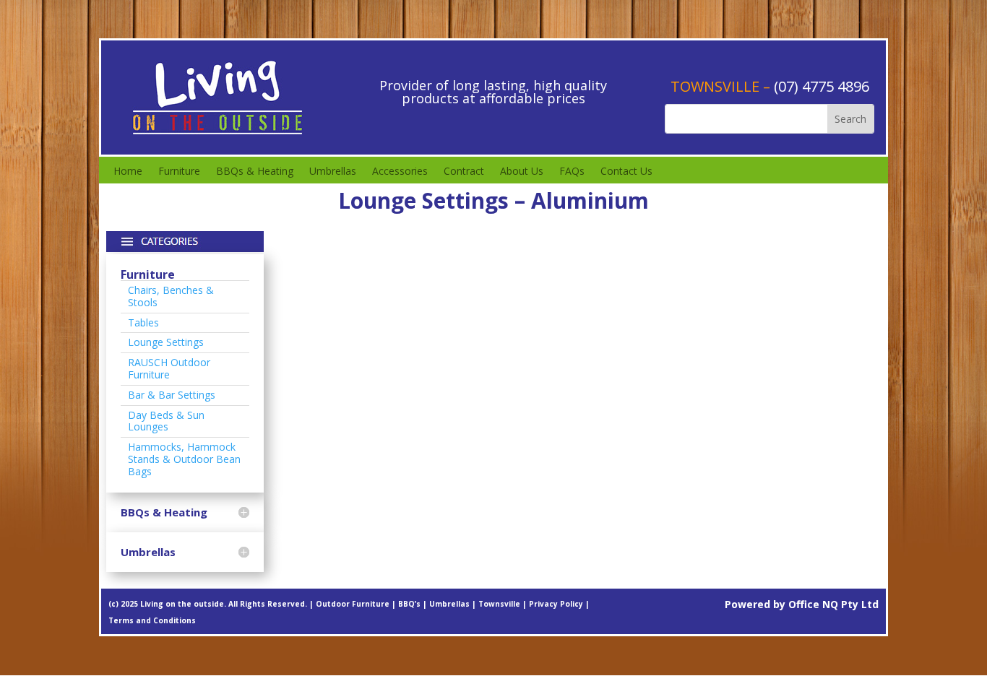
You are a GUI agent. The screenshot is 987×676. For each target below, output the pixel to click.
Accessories (400, 172)
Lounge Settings (166, 342)
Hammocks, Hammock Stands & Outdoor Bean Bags (184, 459)
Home (127, 172)
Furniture (179, 172)
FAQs (572, 172)
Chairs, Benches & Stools (171, 296)
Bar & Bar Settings (171, 395)
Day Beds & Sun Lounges (166, 421)
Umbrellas (332, 172)
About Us (521, 172)
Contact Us (626, 172)
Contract (464, 172)
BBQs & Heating (254, 172)
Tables (143, 322)
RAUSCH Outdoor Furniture (169, 368)
